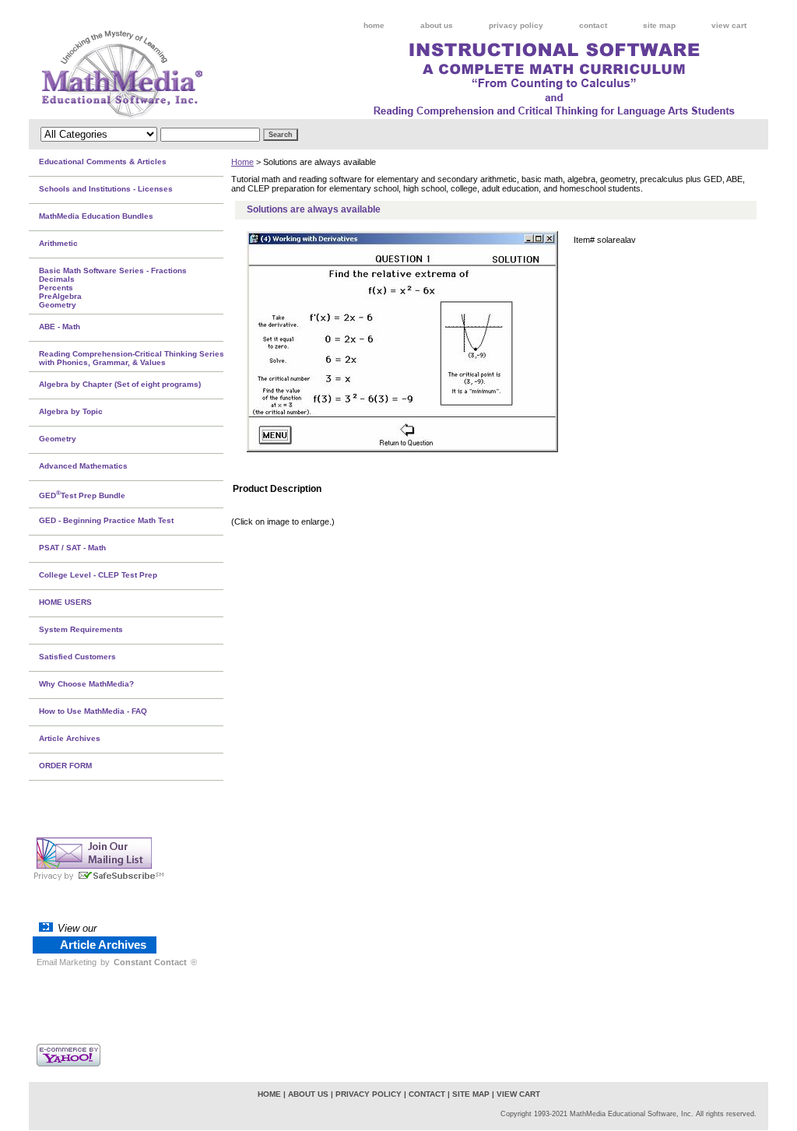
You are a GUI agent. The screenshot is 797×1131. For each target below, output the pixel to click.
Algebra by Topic (71, 411)
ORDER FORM (65, 765)
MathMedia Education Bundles (96, 216)
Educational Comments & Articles (103, 161)
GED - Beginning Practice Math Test (106, 520)
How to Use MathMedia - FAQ (93, 711)
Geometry (57, 438)
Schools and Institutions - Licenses (106, 188)
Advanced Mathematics (83, 466)
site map (659, 25)
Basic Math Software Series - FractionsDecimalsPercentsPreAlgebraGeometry (113, 287)
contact (593, 25)
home (373, 25)
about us (436, 25)
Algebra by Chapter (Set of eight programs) (120, 384)
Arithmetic (58, 243)
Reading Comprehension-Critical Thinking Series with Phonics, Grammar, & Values (131, 358)
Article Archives (69, 738)
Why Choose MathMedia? (86, 684)
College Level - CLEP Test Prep (98, 575)
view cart (728, 25)
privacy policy (516, 25)
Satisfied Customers (77, 656)
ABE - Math (59, 326)
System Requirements (81, 629)
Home (242, 162)
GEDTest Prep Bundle (82, 494)
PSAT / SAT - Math (72, 547)
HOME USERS (65, 602)
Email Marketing (67, 962)
